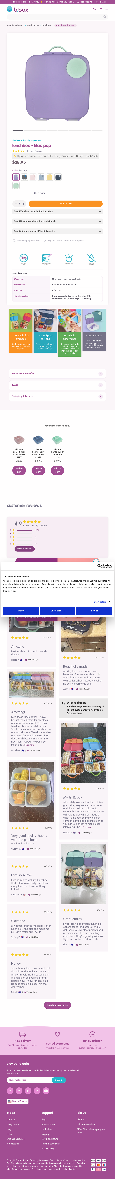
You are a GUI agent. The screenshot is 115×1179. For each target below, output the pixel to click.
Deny (20, 610)
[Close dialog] (96, 561)
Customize (56, 610)
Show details (100, 602)
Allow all (94, 610)
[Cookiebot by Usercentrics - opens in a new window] (99, 566)
